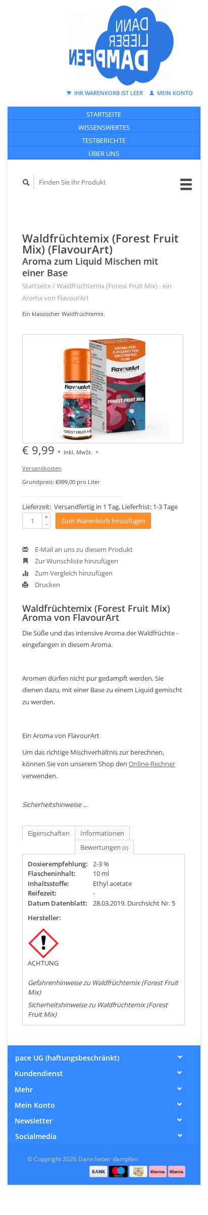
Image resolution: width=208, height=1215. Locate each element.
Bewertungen (104, 847)
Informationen (102, 833)
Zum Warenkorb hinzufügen (103, 520)
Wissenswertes (104, 127)
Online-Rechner (152, 763)
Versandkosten (42, 468)
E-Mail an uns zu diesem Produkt (83, 549)
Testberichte (104, 140)
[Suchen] (26, 182)
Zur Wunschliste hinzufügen (75, 560)
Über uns (103, 153)
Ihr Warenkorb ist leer (108, 93)
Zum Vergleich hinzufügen (73, 573)
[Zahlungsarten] (99, 1170)
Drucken (46, 584)
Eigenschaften (49, 833)
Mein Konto (174, 93)
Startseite (103, 114)
